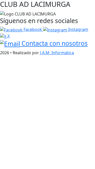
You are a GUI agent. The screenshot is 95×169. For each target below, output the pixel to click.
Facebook (33, 29)
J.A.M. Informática (57, 52)
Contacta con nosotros (54, 43)
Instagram (77, 29)
